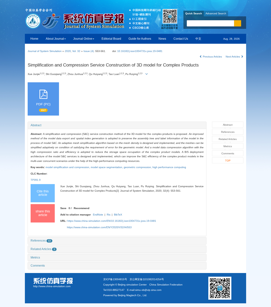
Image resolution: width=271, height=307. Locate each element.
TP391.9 (36, 179)
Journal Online (82, 38)
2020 (68, 51)
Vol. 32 (76, 51)
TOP (227, 160)
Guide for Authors (139, 38)
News (162, 38)
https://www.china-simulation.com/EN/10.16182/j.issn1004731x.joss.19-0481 (111, 220)
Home (34, 38)
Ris (108, 214)
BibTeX (118, 214)
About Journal (55, 38)
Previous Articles (212, 56)
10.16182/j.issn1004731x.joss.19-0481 (139, 51)
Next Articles (233, 56)
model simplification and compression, (68, 167)
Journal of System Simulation (45, 51)
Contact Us (180, 38)
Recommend (81, 208)
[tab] (117, 125)
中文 (198, 38)
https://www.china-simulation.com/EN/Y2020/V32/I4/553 (99, 227)
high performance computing (169, 167)
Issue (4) (89, 51)
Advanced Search (216, 13)
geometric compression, (138, 167)
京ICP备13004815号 (115, 279)
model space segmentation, (107, 167)
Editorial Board (111, 38)
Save (63, 208)
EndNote (98, 214)
